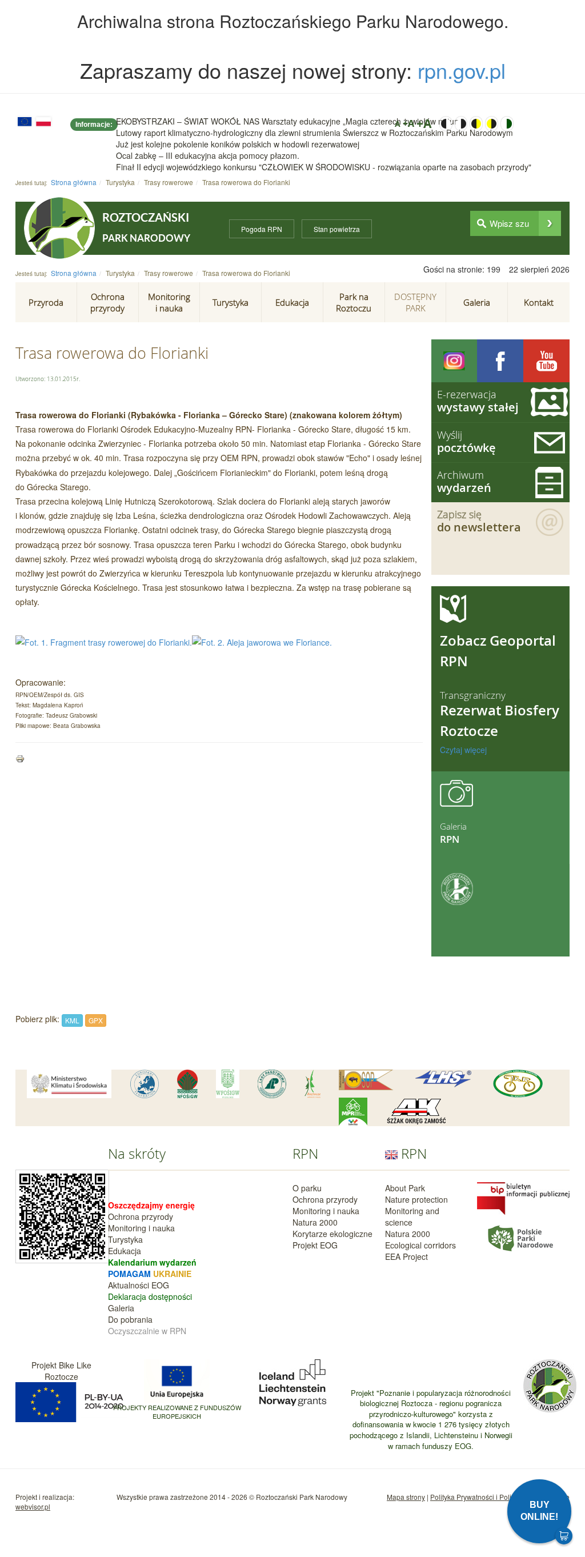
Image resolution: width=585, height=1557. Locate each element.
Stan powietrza (337, 229)
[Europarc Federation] (144, 1084)
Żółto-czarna (491, 123)
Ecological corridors (420, 1245)
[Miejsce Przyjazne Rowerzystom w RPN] (353, 1112)
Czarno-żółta (476, 123)
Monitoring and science (412, 1216)
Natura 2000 (315, 1222)
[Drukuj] (20, 757)
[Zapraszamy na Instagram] (454, 360)
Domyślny (507, 123)
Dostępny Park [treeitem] (415, 302)
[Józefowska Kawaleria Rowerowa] (518, 1084)
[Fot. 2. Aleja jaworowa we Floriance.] (262, 641)
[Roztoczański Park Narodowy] (59, 228)
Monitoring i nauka (141, 1228)
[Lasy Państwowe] (272, 1084)
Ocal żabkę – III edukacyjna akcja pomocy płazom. (207, 155)
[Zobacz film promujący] (546, 360)
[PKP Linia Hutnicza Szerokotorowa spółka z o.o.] (443, 1079)
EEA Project (406, 1256)
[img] (550, 223)
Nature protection (416, 1199)
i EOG (158, 1285)
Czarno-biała (445, 123)
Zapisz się (479, 521)
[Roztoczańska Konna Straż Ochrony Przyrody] (366, 1080)
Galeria (121, 1308)
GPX (96, 1020)
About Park (405, 1188)
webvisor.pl (32, 1506)
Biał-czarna (461, 123)
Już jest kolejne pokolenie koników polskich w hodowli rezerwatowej (237, 144)
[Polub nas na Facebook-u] (500, 360)
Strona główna (74, 182)
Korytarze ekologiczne (332, 1233)
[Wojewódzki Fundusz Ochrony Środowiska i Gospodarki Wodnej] (227, 1084)
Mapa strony (406, 1497)
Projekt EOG (315, 1245)
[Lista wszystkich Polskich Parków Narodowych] (520, 1236)
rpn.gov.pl (462, 70)
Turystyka (125, 1239)
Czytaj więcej (463, 749)
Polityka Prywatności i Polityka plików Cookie (500, 1497)
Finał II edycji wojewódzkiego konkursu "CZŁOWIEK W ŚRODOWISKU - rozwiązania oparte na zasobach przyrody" (323, 167)
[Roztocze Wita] (312, 1084)
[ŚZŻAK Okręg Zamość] (416, 1112)
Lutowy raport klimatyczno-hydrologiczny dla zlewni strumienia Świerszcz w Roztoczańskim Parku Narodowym (314, 132)
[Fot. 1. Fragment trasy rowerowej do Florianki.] (103, 641)
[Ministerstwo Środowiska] (69, 1084)
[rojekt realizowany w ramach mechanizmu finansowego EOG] (292, 1381)
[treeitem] (46, 302)
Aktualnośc (127, 1285)
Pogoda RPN (261, 229)
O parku (307, 1188)
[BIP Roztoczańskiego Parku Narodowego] (523, 1197)
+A (408, 123)
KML (72, 1020)
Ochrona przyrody (140, 1216)
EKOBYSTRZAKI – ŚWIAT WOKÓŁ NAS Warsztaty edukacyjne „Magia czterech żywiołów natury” (290, 121)
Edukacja (124, 1250)
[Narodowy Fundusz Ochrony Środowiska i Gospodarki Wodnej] (187, 1084)
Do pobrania (130, 1319)
